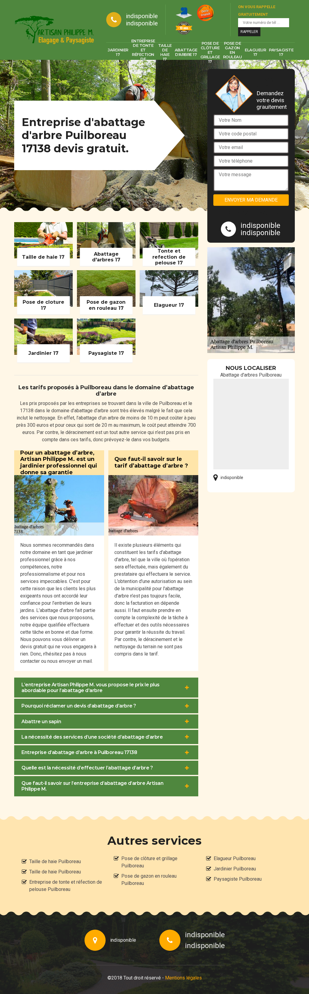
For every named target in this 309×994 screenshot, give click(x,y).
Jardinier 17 (118, 52)
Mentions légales (183, 978)
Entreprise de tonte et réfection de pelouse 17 (143, 52)
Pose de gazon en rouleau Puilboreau (149, 879)
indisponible (142, 16)
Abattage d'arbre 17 (186, 52)
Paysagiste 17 (281, 52)
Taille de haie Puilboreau (55, 861)
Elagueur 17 (255, 52)
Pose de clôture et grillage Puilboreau (149, 862)
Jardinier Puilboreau (235, 869)
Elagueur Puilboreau (235, 858)
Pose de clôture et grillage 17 (210, 52)
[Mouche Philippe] (54, 29)
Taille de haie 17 (165, 52)
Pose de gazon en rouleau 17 (232, 52)
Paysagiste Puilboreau (238, 879)
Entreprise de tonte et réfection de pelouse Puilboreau (65, 885)
